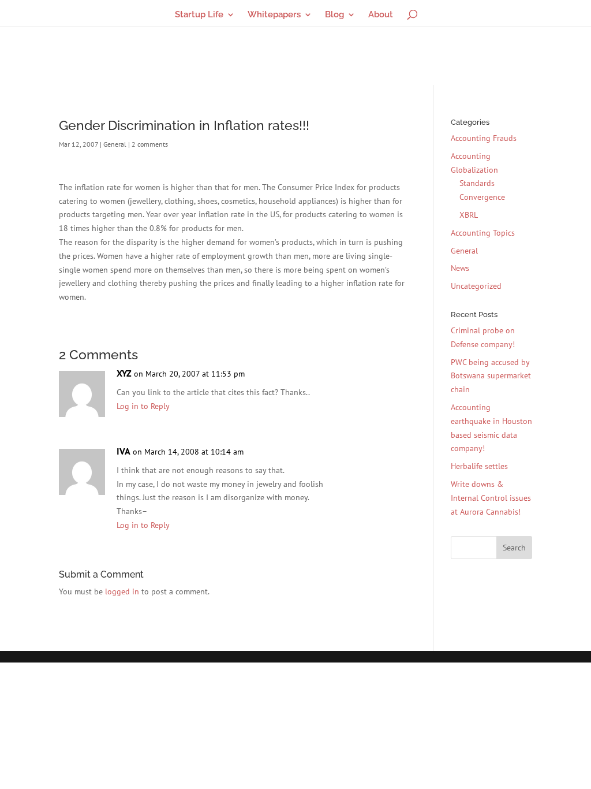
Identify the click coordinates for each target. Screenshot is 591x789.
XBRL (468, 215)
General (114, 144)
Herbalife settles (479, 466)
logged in (122, 591)
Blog (334, 15)
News (460, 268)
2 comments (150, 144)
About (380, 15)
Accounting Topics (483, 233)
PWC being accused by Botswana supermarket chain (491, 376)
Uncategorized (476, 286)
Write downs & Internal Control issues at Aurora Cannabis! (491, 498)
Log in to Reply (143, 406)
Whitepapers (274, 15)
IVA (123, 451)
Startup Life (199, 15)
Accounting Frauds (484, 138)
